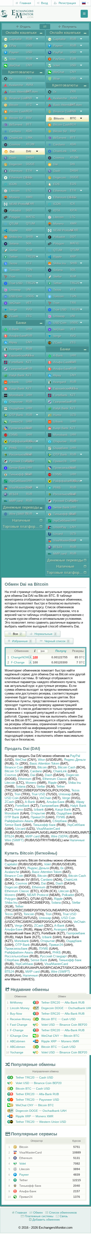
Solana (13, 243)
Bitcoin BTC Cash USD (58, 1019)
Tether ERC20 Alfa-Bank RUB (62, 1002)
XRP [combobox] (29, 230)
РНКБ (12, 448)
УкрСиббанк (17, 481)
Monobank (15, 395)
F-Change (18, 662)
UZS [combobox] (73, 414)
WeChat (14, 65)
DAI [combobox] (28, 151)
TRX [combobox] (29, 276)
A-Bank (13, 329)
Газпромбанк (17, 368)
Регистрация (67, 3)
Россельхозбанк (19, 454)
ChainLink (15, 138)
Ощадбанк (16, 408)
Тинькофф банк (19, 474)
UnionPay (59, 527)
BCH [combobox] (29, 111)
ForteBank (15, 362)
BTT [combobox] (29, 124)
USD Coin (15, 296)
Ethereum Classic (20, 177)
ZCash (13, 316)
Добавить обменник (46, 1219)
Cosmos (14, 144)
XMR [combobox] (29, 197)
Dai (11, 151)
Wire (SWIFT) (18, 513)
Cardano (14, 131)
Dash (12, 157)
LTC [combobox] (29, 190)
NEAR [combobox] (30, 203)
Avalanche (15, 85)
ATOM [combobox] (30, 144)
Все (17, 634)
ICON (12, 184)
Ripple (13, 230)
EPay (12, 45)
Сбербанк (59, 821)
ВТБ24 (13, 494)
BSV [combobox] (29, 117)
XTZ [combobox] (29, 263)
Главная (25, 3)
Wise (56, 78)
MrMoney (16, 1002)
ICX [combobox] (28, 184)
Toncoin (14, 270)
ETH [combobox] (29, 170)
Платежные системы (38, 1216)
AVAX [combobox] (29, 84)
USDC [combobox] (30, 296)
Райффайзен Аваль (22, 441)
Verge (12, 309)
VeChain (14, 303)
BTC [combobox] (29, 104)
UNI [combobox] (28, 289)
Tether (13, 256)
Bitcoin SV (15, 118)
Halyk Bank (16, 375)
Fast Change (18, 1024)
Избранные (21, 641)
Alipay (12, 342)
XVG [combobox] (29, 309)
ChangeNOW (20, 657)
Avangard (15, 349)
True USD (15, 283)
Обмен (37, 1212)
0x (10, 78)
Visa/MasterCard (20, 487)
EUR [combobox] (73, 58)
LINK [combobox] (29, 137)
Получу (60, 651)
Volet (12, 58)
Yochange (16, 1052)
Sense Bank (16, 467)
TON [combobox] (29, 269)
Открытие (15, 401)
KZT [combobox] (29, 355)
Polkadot (14, 210)
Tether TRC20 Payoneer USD (37, 1099)
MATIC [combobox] (30, 217)
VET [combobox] (29, 302)
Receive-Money (20, 1019)
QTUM (13, 223)
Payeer (13, 52)
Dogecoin (15, 164)
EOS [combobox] (73, 184)
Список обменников (62, 1212)
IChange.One (19, 1035)
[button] (30, 657)
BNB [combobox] (29, 98)
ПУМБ (13, 434)
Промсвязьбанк (19, 428)
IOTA (56, 210)
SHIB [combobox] (29, 236)
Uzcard (57, 533)
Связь (63, 1216)
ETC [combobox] (29, 177)
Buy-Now (16, 1013)
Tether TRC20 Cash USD (34, 1077)
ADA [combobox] (29, 131)
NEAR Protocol (18, 204)
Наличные (77, 840)
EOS (55, 184)
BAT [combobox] (29, 91)
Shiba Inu (15, 237)
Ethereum (15, 171)
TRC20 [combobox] (31, 256)
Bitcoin (13, 104)
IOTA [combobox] (73, 210)
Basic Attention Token (23, 91)
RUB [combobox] (29, 38)
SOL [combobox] (29, 243)
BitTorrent (15, 124)
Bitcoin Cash (17, 111)
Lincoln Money (19, 1008)
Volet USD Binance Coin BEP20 (63, 1024)
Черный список (56, 641)
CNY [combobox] (29, 65)
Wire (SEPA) (60, 836)
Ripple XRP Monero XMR (59, 1041)
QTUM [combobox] (30, 223)
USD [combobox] (29, 45)
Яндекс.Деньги (74, 759)
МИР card (15, 500)
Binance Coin (17, 98)
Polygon (14, 217)
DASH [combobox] (30, 157)
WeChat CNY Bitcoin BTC (59, 1035)
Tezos (12, 263)
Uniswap (14, 289)
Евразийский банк (21, 355)
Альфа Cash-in (63, 362)
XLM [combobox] (29, 250)
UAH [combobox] (29, 329)
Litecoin (14, 190)
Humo (56, 415)
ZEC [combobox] (29, 316)
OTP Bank (15, 415)
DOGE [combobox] (30, 164)
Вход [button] (44, 3)
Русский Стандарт (21, 461)
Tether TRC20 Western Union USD (40, 1121)
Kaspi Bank (16, 388)
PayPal (57, 52)
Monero (14, 197)
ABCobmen (17, 1041)
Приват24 (15, 421)
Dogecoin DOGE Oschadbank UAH (40, 1110)
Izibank (13, 382)
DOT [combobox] (29, 210)
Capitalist (15, 39)
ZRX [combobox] (29, 78)
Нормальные (45, 634)
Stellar (13, 250)
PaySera (58, 58)
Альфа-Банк (17, 335)
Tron (11, 276)
